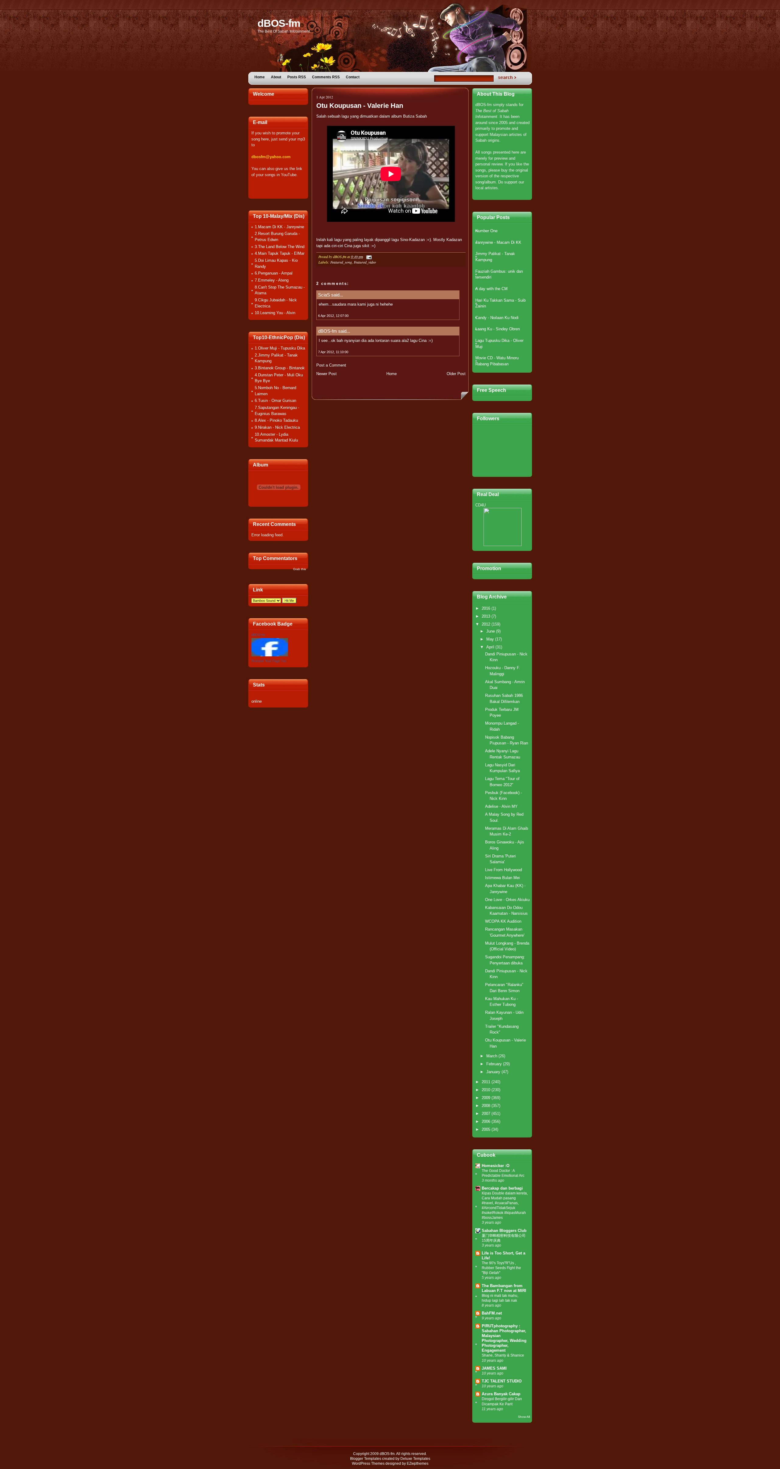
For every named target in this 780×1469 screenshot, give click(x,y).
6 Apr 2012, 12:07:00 (333, 316)
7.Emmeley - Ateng (272, 280)
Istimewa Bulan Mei (502, 877)
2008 (486, 1105)
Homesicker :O (495, 1165)
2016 (486, 608)
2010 (486, 1090)
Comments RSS (326, 77)
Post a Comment (331, 365)
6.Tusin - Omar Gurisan (275, 400)
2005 (486, 1129)
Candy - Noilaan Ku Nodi (497, 317)
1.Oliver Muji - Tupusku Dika (280, 348)
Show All (524, 1416)
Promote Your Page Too (268, 661)
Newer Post (326, 373)
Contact (353, 77)
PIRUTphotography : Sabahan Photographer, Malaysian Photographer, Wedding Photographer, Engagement (504, 1338)
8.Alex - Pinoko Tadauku (276, 420)
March (492, 1056)
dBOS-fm (278, 23)
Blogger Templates (365, 1459)
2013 (486, 616)
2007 (486, 1113)
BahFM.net (492, 1313)
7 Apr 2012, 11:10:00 (333, 352)
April (490, 647)
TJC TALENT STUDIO (502, 1381)
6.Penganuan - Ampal (273, 273)
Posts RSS (296, 77)
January (494, 1072)
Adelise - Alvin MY (501, 806)
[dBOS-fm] (269, 655)
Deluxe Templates (415, 1459)
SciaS (324, 294)
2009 (486, 1097)
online (256, 701)
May (490, 639)
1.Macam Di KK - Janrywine (279, 227)
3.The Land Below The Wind (279, 246)
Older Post (456, 373)
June (491, 631)
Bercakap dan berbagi (502, 1188)
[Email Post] (368, 256)
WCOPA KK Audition (503, 921)
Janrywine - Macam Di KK (498, 242)
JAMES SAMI (494, 1368)
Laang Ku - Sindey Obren (497, 329)
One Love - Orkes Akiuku (507, 899)
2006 (486, 1121)
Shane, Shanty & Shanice (503, 1355)
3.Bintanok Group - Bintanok (280, 368)
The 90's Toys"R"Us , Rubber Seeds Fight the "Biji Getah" (501, 1268)
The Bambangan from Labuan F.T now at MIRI (504, 1288)
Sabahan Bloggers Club (504, 1230)
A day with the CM (491, 288)
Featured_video (365, 262)
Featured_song (341, 262)
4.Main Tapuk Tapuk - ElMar (279, 253)
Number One (486, 231)
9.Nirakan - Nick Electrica (277, 427)
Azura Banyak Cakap (501, 1394)
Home (259, 77)
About (276, 77)
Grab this (299, 569)
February (494, 1064)
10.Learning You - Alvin (275, 312)
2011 (486, 1082)
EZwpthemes (417, 1463)
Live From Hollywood (503, 870)
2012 (486, 624)
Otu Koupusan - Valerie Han (359, 105)
